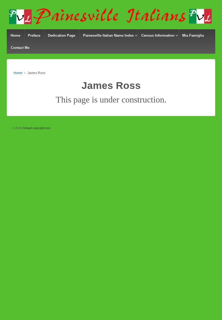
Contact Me (20, 48)
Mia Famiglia (193, 35)
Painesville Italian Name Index (108, 35)
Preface (34, 35)
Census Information (157, 35)
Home (15, 35)
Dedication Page (61, 35)
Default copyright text (36, 128)
